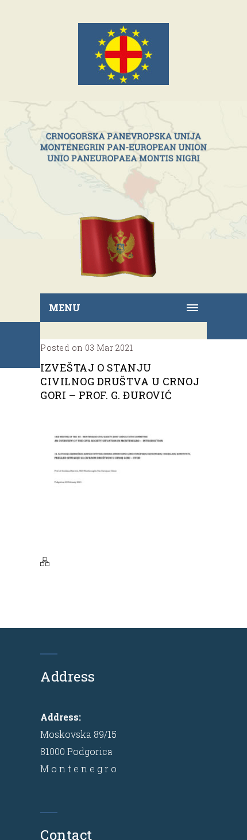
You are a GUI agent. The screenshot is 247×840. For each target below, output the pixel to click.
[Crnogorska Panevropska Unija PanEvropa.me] (123, 147)
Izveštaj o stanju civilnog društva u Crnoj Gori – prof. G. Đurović (119, 381)
